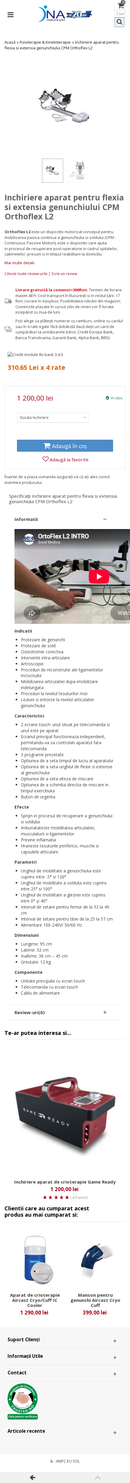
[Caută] (119, 22)
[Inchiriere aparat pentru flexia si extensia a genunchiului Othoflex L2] (52, 171)
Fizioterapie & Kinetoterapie (45, 42)
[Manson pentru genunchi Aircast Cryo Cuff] (95, 1260)
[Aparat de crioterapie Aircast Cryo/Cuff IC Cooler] (35, 1260)
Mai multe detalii (19, 262)
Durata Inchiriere (34, 417)
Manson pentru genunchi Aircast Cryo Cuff (95, 1300)
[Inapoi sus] (97, 1477)
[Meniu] (10, 13)
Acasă (10, 42)
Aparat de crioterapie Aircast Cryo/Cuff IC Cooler (35, 1300)
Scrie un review (64, 273)
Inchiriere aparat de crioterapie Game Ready (65, 1181)
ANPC (61, 1461)
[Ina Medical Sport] (65, 13)
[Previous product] (32, 1477)
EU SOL (73, 1461)
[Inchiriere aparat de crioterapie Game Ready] (65, 1113)
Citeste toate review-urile (26, 273)
